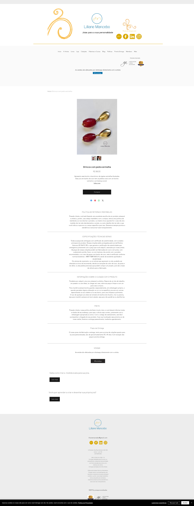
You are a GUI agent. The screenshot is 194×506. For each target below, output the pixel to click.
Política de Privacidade (85, 503)
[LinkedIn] (132, 36)
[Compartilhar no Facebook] (91, 200)
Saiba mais (97, 183)
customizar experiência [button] (159, 503)
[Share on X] (103, 200)
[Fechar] (191, 502)
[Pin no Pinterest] (95, 200)
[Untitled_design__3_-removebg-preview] (119, 36)
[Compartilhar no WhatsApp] (99, 200)
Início (49, 91)
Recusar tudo (174, 503)
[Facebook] (125, 36)
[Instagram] (139, 36)
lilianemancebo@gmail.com (98, 438)
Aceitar (185, 503)
